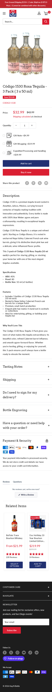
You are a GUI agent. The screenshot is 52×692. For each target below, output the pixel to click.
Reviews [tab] (6, 482)
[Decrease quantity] (16, 125)
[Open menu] (5, 13)
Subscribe (12, 630)
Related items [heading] (16, 506)
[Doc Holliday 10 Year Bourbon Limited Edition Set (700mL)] (37, 523)
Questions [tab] (17, 482)
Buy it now (26, 172)
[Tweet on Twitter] (40, 183)
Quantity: (7, 125)
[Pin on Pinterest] (33, 183)
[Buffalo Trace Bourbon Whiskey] (14, 523)
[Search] (45, 22)
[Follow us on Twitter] (11, 653)
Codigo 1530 (9, 103)
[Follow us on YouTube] (24, 653)
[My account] (40, 13)
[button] (14, 556)
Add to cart (26, 163)
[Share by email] (46, 183)
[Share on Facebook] (27, 183)
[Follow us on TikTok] (30, 653)
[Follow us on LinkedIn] (37, 653)
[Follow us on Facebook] (5, 653)
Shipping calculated (22, 116)
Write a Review (29, 495)
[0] (46, 13)
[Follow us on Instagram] (18, 653)
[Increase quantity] (32, 125)
